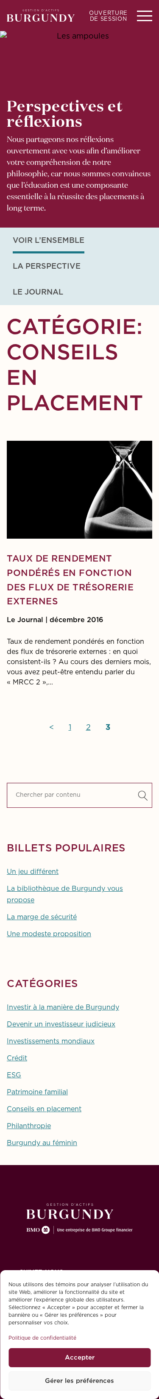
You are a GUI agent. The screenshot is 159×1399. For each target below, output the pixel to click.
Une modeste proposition (49, 934)
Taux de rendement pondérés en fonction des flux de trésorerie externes (70, 580)
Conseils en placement (44, 1109)
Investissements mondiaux (51, 1041)
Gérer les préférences (79, 1381)
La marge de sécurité (42, 917)
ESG (14, 1075)
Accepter (80, 1357)
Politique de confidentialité (42, 1338)
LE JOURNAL (38, 292)
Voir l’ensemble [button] (48, 240)
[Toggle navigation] (144, 15)
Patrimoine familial (37, 1092)
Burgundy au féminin (42, 1143)
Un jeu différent (33, 871)
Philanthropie (29, 1126)
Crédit (17, 1058)
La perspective (47, 266)
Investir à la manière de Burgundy (63, 1007)
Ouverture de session (108, 16)
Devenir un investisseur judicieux (61, 1024)
